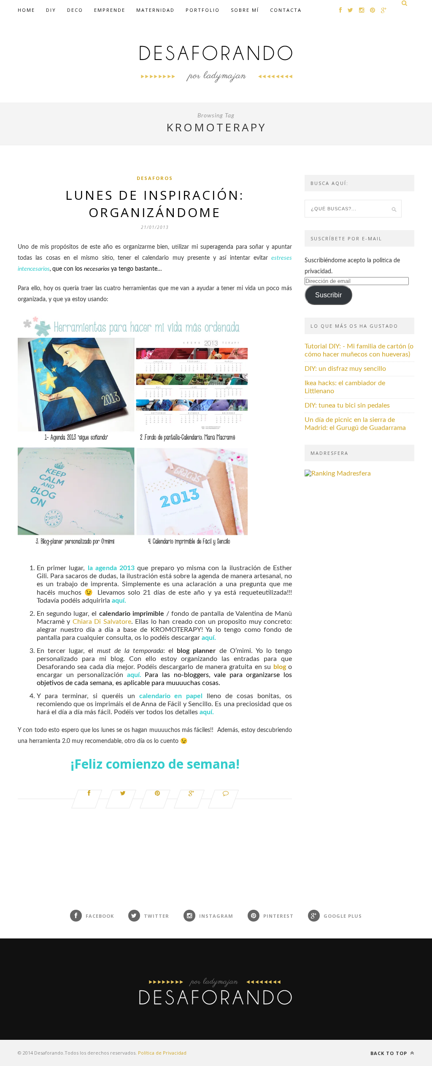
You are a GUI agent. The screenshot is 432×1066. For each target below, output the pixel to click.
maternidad (155, 10)
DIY (51, 10)
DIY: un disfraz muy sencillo (345, 368)
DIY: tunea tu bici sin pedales (347, 405)
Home (26, 10)
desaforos (155, 178)
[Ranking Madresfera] (338, 473)
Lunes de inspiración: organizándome (154, 203)
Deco (75, 10)
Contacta (286, 10)
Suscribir (328, 295)
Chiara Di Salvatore (102, 621)
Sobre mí (245, 10)
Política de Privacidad (162, 1053)
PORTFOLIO (203, 10)
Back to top (389, 1053)
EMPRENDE (109, 10)
